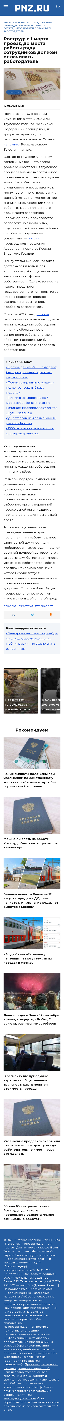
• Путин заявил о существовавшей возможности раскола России (31, 418)
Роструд (27, 606)
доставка (41, 314)
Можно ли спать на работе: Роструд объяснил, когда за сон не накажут (31, 843)
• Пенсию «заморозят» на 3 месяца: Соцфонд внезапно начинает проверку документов (31, 403)
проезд (11, 606)
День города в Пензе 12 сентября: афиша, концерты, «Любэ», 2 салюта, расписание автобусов (32, 1019)
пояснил (35, 238)
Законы (19, 22)
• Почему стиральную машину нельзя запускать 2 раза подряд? (30, 387)
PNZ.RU (8, 22)
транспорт (45, 606)
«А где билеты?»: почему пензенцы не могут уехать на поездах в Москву (28, 958)
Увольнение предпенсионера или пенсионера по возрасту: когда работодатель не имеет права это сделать (32, 1147)
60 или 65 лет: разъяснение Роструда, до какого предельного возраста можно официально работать (29, 1212)
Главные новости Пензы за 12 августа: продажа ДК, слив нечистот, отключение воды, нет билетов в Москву (31, 900)
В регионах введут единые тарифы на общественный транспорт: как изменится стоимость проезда (26, 1082)
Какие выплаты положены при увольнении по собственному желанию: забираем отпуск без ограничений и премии (30, 780)
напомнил (12, 144)
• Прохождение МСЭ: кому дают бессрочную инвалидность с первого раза (31, 372)
